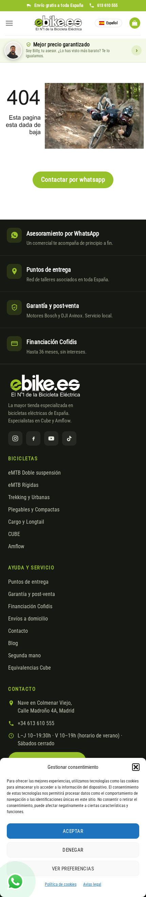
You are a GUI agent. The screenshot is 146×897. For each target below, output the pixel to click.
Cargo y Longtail (26, 522)
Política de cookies (60, 884)
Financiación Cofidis (30, 606)
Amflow (16, 546)
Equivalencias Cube (29, 668)
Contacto (18, 631)
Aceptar (73, 831)
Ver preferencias (73, 869)
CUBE (14, 534)
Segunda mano (24, 656)
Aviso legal (92, 884)
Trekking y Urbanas (29, 497)
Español (112, 23)
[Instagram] (15, 438)
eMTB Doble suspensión (34, 473)
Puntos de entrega (28, 582)
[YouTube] (51, 438)
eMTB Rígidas (23, 485)
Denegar (72, 850)
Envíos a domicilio (28, 619)
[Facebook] (33, 438)
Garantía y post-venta (31, 594)
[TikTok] (69, 438)
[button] (135, 767)
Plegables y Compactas (33, 510)
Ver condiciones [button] (136, 50)
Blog (13, 643)
